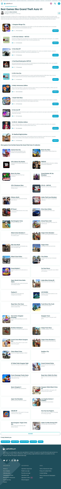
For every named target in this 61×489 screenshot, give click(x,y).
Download (55, 30)
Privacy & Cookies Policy (45, 471)
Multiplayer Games (24, 441)
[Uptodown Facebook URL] (18, 460)
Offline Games (33, 441)
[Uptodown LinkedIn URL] (15, 460)
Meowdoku (42, 0)
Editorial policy (6, 473)
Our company (6, 471)
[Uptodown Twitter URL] (9, 460)
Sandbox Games (15, 441)
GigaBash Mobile (55, 0)
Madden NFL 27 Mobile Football (21, 0)
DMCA (41, 477)
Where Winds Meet (6, 0)
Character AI (37, 0)
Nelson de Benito (13, 12)
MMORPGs (41, 441)
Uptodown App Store (26, 468)
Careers (5, 482)
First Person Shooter (31, 0)
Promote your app (25, 473)
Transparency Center (8, 475)
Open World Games (5, 441)
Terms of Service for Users (46, 468)
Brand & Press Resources (9, 477)
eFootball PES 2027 (12, 0)
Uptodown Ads (25, 475)
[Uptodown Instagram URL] (12, 460)
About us (5, 468)
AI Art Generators (48, 0)
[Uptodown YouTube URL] (4, 460)
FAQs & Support (25, 479)
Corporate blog (7, 479)
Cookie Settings (43, 473)
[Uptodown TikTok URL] (7, 460)
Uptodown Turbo (26, 477)
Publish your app (25, 471)
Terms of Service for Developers (47, 475)
